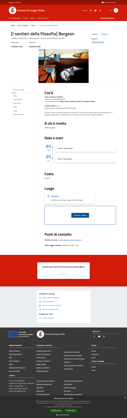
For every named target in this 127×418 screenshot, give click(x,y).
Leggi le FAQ (40, 391)
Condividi (94, 34)
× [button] (125, 397)
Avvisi (93, 357)
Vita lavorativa (41, 357)
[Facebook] (90, 10)
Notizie (93, 351)
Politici (11, 364)
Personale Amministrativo (17, 367)
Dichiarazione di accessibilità (73, 394)
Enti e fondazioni (14, 361)
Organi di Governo (14, 351)
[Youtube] (95, 10)
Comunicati (95, 354)
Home (13, 25)
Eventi (33, 25)
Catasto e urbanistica (43, 367)
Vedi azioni (104, 34)
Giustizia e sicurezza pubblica (73, 355)
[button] (63, 415)
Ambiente (67, 362)
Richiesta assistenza (42, 394)
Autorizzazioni (68, 369)
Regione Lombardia (15, 2)
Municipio (54, 196)
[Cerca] (116, 10)
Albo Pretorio (68, 384)
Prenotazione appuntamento (45, 381)
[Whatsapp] (99, 10)
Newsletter (39, 387)
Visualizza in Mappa (80, 215)
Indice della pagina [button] (18, 90)
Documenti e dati (14, 371)
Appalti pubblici (41, 364)
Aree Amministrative (15, 354)
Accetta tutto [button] (56, 410)
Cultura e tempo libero (43, 354)
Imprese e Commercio (43, 361)
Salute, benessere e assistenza (73, 365)
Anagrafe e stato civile (43, 351)
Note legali (67, 391)
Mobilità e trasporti (42, 371)
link (81, 407)
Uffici (10, 357)
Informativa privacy (70, 387)
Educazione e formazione (72, 352)
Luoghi (93, 367)
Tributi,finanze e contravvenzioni (74, 359)
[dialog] (63, 407)
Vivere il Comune (23, 25)
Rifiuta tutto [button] (71, 410)
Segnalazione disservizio (44, 384)
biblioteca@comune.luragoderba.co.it (70, 240)
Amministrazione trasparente (73, 381)
